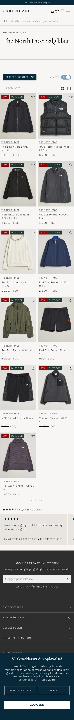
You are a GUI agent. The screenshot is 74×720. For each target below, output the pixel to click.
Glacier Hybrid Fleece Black (53, 214)
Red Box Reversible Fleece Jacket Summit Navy (55, 282)
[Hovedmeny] (68, 11)
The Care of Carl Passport (37, 2)
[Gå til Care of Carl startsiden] (16, 11)
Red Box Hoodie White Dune (15, 282)
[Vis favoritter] (57, 11)
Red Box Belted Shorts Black (53, 350)
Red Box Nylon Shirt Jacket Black (14, 146)
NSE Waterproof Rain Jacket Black (15, 214)
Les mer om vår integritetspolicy (37, 587)
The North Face (12, 32)
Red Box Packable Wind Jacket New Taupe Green (16, 350)
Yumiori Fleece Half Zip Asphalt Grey (54, 418)
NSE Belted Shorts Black (17, 418)
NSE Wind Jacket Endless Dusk (17, 486)
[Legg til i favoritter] (32, 97)
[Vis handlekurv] (62, 11)
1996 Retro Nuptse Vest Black (54, 146)
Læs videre (48, 679)
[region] (37, 529)
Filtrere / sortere (17, 77)
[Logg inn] (52, 11)
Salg (26, 32)
